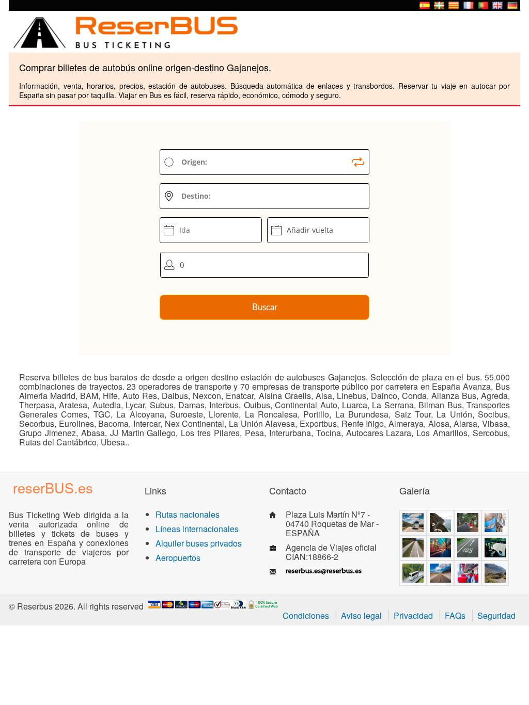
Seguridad (496, 615)
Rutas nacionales (187, 514)
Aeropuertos (177, 558)
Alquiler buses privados (198, 543)
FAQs (455, 615)
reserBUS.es (53, 487)
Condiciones (306, 615)
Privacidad (413, 615)
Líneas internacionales (197, 529)
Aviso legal (361, 615)
